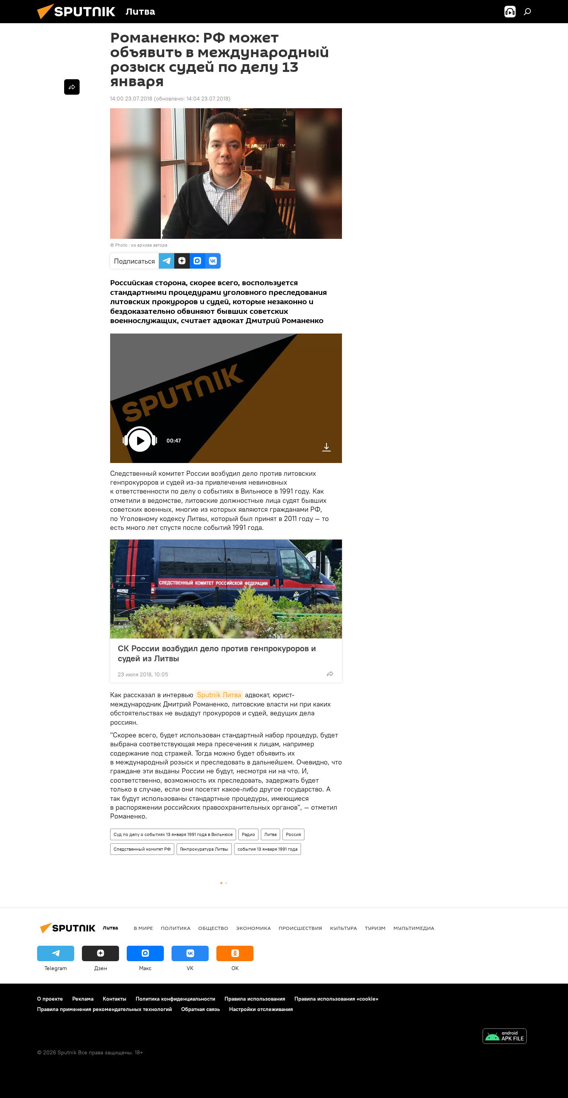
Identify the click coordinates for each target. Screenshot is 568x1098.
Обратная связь (200, 1009)
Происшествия (300, 927)
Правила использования (254, 998)
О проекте (50, 998)
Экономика (253, 927)
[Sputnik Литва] (79, 21)
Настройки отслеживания (261, 1009)
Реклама (83, 998)
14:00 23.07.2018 (131, 98)
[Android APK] (504, 1037)
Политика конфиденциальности (175, 998)
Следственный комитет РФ (142, 849)
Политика (175, 927)
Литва (270, 834)
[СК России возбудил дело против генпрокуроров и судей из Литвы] (226, 589)
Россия (293, 834)
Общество (213, 927)
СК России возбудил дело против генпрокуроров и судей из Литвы (217, 653)
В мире (143, 927)
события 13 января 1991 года (268, 849)
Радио (248, 834)
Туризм (375, 927)
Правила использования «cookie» (336, 998)
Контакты (114, 998)
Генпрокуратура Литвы (204, 849)
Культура (343, 927)
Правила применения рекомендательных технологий (104, 1009)
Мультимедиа (413, 927)
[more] (330, 673)
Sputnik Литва (219, 694)
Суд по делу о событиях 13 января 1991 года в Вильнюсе (173, 834)
